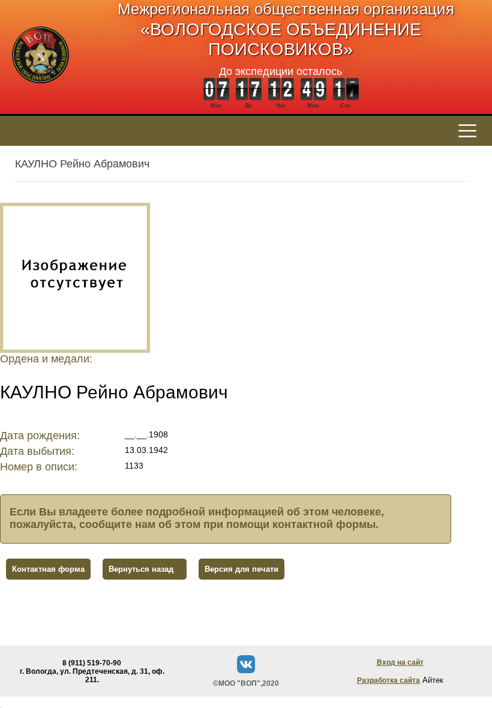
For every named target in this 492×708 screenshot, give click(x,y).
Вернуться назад (141, 569)
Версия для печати (241, 569)
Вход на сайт (400, 662)
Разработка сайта (388, 680)
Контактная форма (48, 569)
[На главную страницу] (40, 89)
